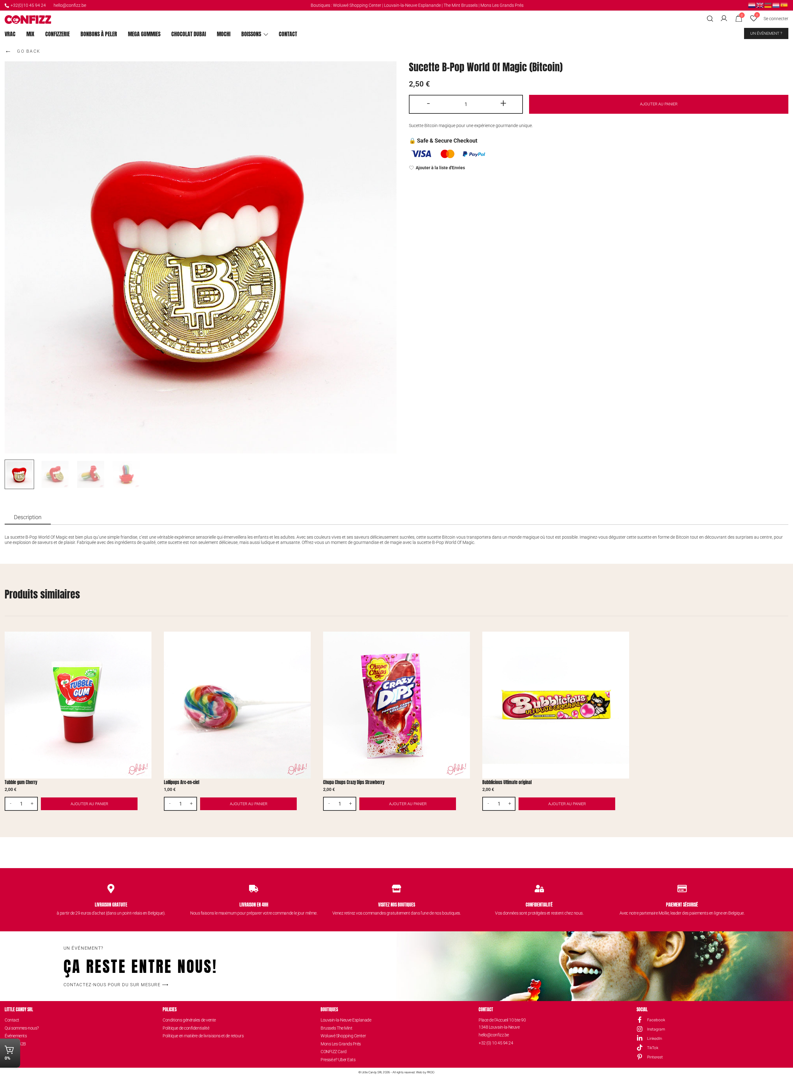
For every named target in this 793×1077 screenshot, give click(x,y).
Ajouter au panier (658, 104)
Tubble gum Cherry (21, 782)
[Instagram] (640, 1029)
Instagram (656, 1029)
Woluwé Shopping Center (357, 5)
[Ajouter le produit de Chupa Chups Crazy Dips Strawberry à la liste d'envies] (464, 641)
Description (28, 517)
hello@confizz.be (70, 5)
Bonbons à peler (99, 34)
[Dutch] (752, 4)
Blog (9, 1051)
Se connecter (776, 18)
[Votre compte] (724, 19)
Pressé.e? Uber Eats (338, 1059)
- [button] (428, 103)
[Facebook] (640, 1020)
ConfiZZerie (57, 34)
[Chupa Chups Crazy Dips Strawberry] (396, 705)
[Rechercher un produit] (710, 19)
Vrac (10, 34)
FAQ (8, 1059)
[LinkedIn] (640, 1038)
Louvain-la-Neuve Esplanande (412, 5)
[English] (760, 4)
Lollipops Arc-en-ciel (181, 782)
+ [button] (503, 103)
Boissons (251, 34)
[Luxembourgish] (776, 4)
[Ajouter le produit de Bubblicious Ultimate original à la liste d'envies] (623, 641)
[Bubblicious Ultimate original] (555, 705)
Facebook (656, 1019)
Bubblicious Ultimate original (507, 782)
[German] (768, 4)
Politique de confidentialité (186, 1028)
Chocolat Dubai (188, 34)
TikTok (652, 1047)
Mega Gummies (144, 34)
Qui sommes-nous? (22, 1028)
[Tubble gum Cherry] (78, 705)
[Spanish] (784, 4)
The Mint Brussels (461, 5)
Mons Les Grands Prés (502, 5)
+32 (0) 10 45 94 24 (496, 1042)
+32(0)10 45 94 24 (28, 5)
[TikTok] (640, 1047)
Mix (30, 34)
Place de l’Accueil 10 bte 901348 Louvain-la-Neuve (502, 1023)
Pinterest (655, 1057)
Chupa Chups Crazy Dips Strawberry (353, 782)
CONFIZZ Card (334, 1051)
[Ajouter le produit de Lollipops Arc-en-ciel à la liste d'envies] (305, 641)
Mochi (223, 34)
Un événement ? (766, 33)
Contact (288, 34)
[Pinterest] (640, 1057)
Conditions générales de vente (189, 1019)
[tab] (28, 517)
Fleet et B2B (15, 1043)
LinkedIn (654, 1038)
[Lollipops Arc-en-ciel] (237, 705)
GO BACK (23, 50)
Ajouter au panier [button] (89, 803)
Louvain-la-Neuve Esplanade (346, 1019)
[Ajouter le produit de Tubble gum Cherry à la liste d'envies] (146, 641)
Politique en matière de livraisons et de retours (203, 1035)
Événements (16, 1035)
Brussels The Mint (336, 1028)
